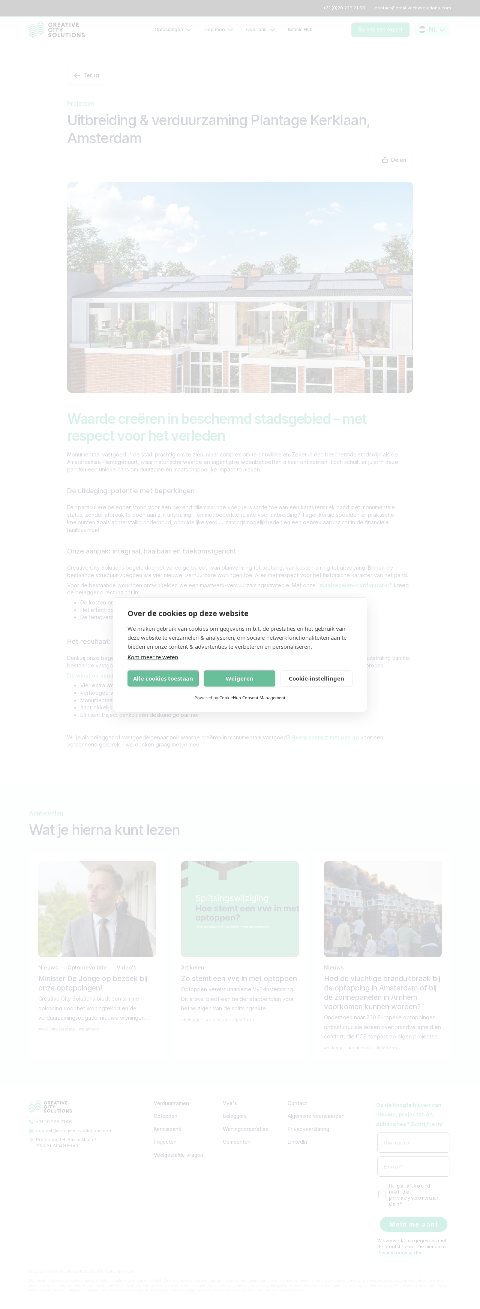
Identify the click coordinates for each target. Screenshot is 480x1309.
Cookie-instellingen (316, 678)
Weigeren (240, 678)
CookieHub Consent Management (252, 697)
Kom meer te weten (153, 657)
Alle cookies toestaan (163, 678)
